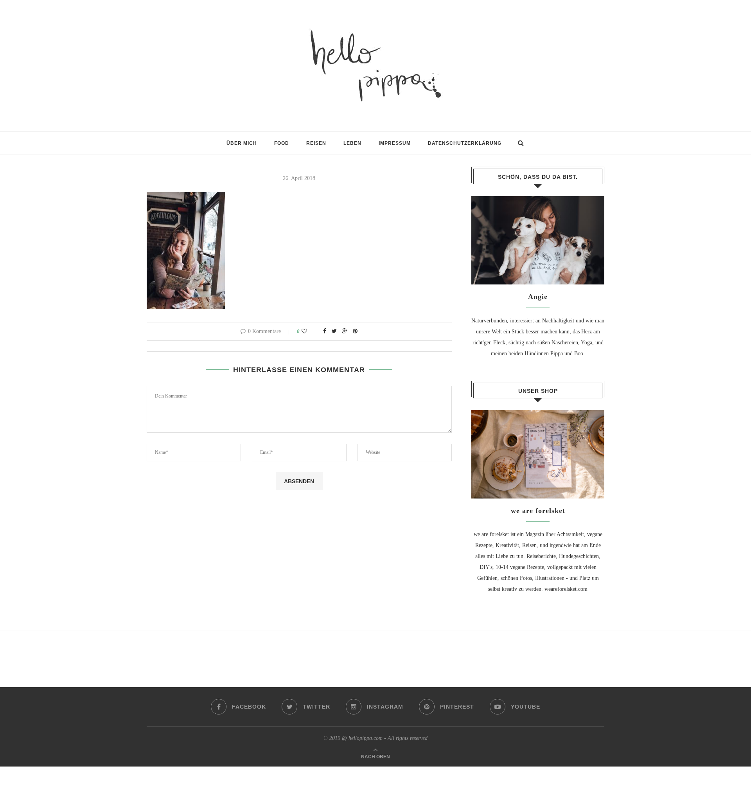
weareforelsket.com (566, 589)
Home (153, 147)
